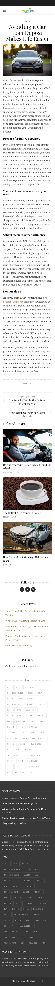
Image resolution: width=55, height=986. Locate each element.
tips (9, 766)
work (31, 772)
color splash (17, 666)
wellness (19, 772)
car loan (17, 80)
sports (10, 761)
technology (33, 761)
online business (38, 744)
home (20, 727)
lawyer (32, 732)
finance (41, 716)
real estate (13, 749)
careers (29, 704)
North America (39, 738)
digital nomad (14, 710)
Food (9, 721)
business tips (14, 704)
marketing (12, 738)
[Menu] (4, 10)
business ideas (14, 699)
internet (11, 732)
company (42, 704)
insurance (32, 727)
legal (42, 732)
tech (20, 761)
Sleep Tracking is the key (18, 645)
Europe (29, 716)
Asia (9, 687)
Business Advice (15, 693)
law (22, 732)
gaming (43, 721)
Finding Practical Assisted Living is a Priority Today (26, 818)
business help (35, 693)
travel (19, 766)
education (31, 710)
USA (9, 772)
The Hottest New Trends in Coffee (22, 513)
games (32, 721)
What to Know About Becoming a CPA (25, 620)
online (21, 744)
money (24, 738)
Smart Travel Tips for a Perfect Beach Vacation (24, 798)
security (28, 749)
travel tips (33, 766)
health (10, 727)
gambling (20, 721)
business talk (34, 699)
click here (24, 849)
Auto (27, 21)
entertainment (14, 716)
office (10, 744)
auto (18, 687)
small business (14, 755)
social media (33, 755)
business (29, 687)
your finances (21, 164)
